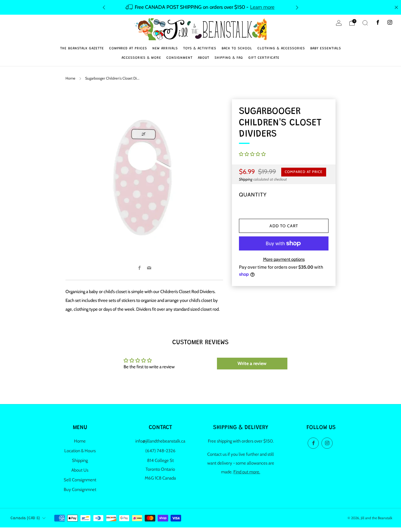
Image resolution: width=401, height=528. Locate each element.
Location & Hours (80, 450)
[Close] (396, 7)
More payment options (284, 259)
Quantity (253, 194)
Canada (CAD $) (25, 518)
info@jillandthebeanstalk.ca (160, 441)
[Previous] (104, 7)
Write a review (252, 363)
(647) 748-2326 (160, 450)
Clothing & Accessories (281, 48)
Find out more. (246, 472)
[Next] (297, 7)
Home (70, 78)
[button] (252, 154)
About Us (79, 470)
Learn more (262, 7)
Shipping (245, 179)
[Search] (365, 23)
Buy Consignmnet (80, 489)
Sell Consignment (80, 479)
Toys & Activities (199, 48)
